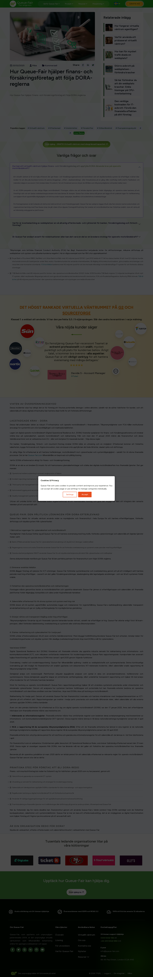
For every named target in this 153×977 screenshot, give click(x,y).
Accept (85, 494)
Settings (70, 494)
